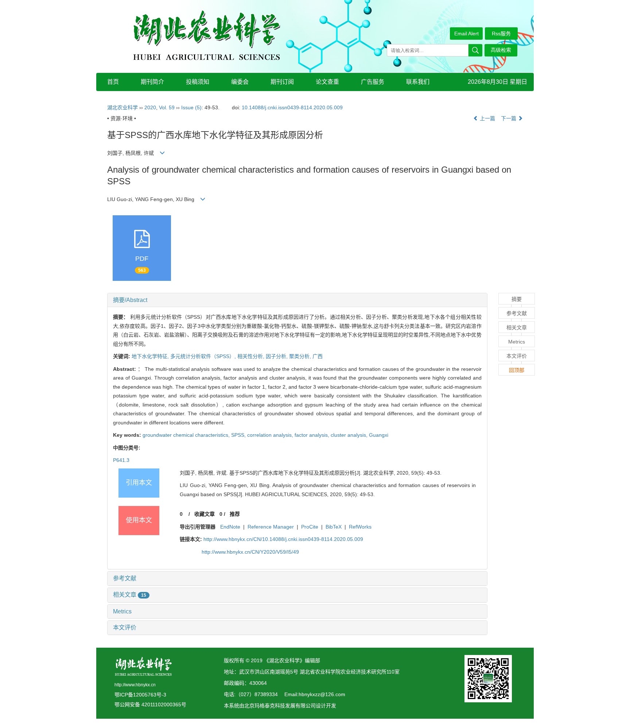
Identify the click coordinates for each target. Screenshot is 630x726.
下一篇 (509, 118)
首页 (113, 82)
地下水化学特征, (151, 356)
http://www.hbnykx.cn (135, 684)
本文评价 (124, 627)
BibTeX (334, 527)
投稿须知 (197, 82)
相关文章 (129, 595)
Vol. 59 (167, 107)
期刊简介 (152, 82)
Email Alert (466, 33)
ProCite (309, 527)
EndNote (230, 527)
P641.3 (121, 460)
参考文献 (124, 578)
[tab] (297, 300)
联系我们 (417, 82)
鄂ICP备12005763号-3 (140, 695)
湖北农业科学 (122, 107)
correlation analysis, (271, 435)
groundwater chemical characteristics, (187, 435)
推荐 (235, 514)
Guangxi (378, 435)
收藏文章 (204, 514)
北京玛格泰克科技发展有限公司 (280, 706)
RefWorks (360, 527)
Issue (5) (191, 107)
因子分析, (277, 356)
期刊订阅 (282, 82)
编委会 (240, 82)
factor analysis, (313, 435)
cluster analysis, (350, 435)
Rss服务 (501, 33)
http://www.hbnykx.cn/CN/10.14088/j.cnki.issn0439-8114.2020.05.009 (283, 539)
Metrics (122, 611)
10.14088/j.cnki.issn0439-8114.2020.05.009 (292, 107)
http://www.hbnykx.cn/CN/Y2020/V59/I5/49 (250, 552)
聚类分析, (300, 356)
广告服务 (372, 82)
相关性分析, (251, 356)
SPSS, (239, 435)
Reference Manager (271, 527)
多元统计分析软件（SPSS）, (203, 356)
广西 (317, 356)
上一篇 (486, 118)
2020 (150, 107)
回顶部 (516, 370)
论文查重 (327, 82)
